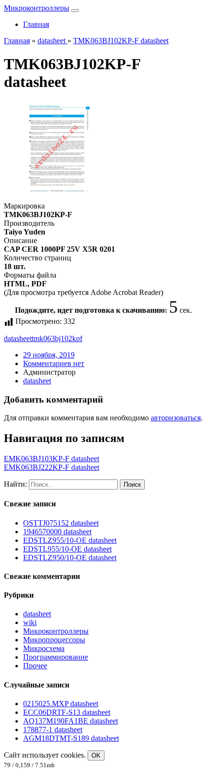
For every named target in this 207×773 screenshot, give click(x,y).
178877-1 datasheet (52, 729)
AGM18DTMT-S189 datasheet (71, 738)
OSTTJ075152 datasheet (61, 523)
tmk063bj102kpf (57, 338)
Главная (36, 24)
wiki (30, 622)
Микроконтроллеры (36, 8)
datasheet (18, 338)
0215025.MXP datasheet (60, 703)
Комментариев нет (53, 363)
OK (96, 755)
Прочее (35, 666)
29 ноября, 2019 (49, 355)
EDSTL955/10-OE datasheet (67, 549)
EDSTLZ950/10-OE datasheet (69, 557)
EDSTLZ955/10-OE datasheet (69, 540)
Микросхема (44, 648)
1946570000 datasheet (57, 532)
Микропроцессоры (54, 640)
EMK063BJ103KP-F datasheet (51, 458)
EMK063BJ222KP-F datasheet (51, 467)
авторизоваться (176, 418)
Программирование (55, 657)
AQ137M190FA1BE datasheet (70, 721)
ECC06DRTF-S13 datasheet (66, 712)
